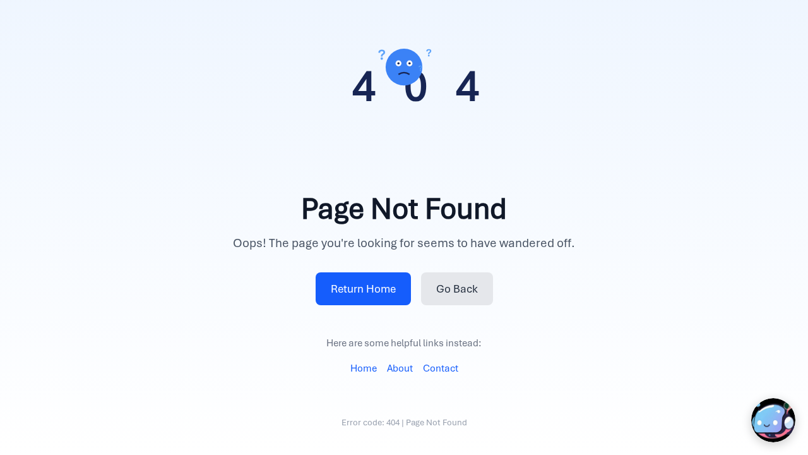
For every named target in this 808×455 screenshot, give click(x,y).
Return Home (363, 289)
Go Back (457, 289)
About (400, 368)
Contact (440, 368)
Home (363, 368)
